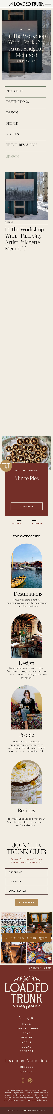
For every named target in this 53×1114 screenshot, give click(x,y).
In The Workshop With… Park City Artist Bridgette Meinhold (26, 45)
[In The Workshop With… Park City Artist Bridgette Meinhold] (26, 196)
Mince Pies (27, 478)
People (9, 222)
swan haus (38, 1110)
